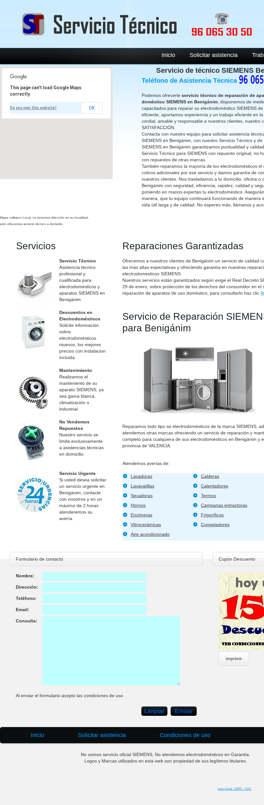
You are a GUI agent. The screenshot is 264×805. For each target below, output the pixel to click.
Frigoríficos (212, 514)
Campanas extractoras (224, 505)
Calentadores (214, 485)
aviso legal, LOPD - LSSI (234, 789)
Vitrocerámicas (146, 524)
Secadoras (142, 495)
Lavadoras (141, 476)
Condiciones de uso (185, 735)
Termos (208, 495)
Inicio (168, 55)
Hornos (138, 505)
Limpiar (154, 711)
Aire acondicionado (150, 534)
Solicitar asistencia (214, 55)
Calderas (210, 476)
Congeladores (215, 524)
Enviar (184, 711)
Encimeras (141, 514)
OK (92, 107)
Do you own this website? (33, 108)
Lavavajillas (142, 485)
